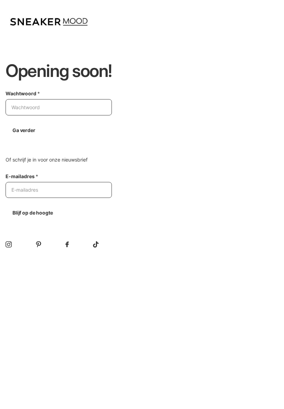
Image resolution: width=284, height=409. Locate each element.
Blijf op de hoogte (32, 213)
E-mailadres (22, 176)
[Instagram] (9, 244)
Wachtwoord (23, 93)
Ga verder (23, 130)
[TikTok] (96, 244)
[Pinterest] (38, 244)
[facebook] (67, 244)
